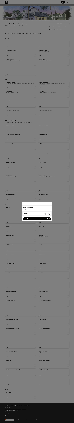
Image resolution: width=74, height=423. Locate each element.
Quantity (26, 213)
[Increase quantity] (49, 214)
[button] (37, 218)
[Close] (50, 204)
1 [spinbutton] (47, 213)
